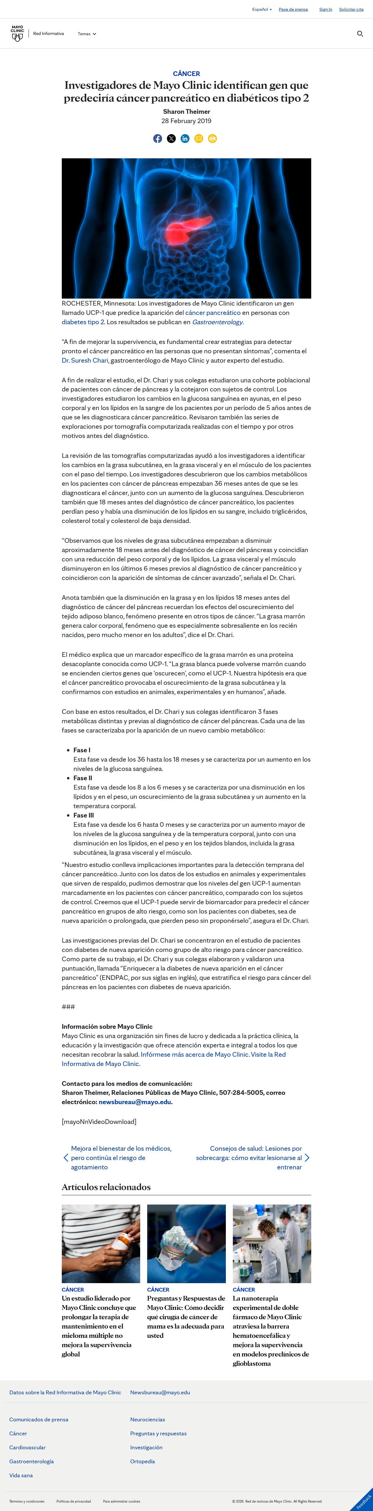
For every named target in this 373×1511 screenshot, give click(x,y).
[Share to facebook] (158, 137)
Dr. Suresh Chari (85, 360)
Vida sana (21, 1475)
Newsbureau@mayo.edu (160, 1392)
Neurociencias (147, 1419)
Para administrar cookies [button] (121, 1501)
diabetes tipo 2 (83, 322)
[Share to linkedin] (185, 137)
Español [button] (260, 9)
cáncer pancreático (213, 312)
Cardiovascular (27, 1447)
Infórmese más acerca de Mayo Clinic (195, 1054)
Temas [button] (85, 33)
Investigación (146, 1447)
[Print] (212, 137)
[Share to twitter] (172, 137)
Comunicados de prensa (38, 1419)
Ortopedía (142, 1461)
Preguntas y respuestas (158, 1433)
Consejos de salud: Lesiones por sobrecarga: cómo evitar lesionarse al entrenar (249, 1157)
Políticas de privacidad (74, 1501)
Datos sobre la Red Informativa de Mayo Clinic (65, 1392)
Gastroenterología (31, 1461)
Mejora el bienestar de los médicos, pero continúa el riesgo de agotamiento (121, 1157)
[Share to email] (199, 137)
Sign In (325, 9)
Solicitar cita (351, 9)
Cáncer (18, 1433)
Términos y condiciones (27, 1501)
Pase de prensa (293, 9)
